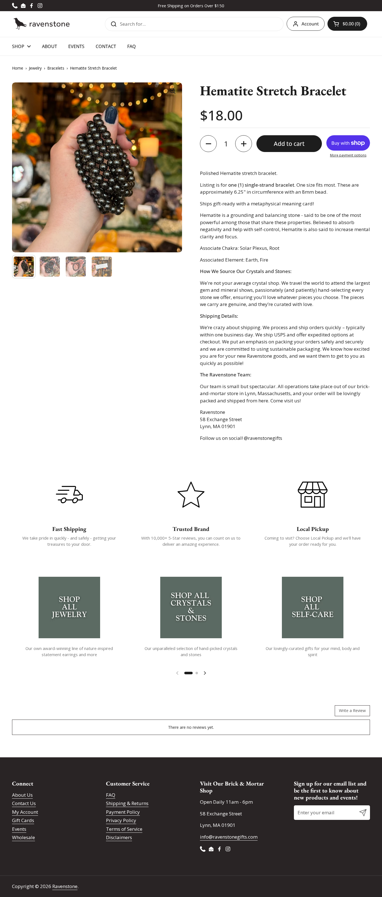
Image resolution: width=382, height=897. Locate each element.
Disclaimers (119, 837)
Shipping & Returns (127, 803)
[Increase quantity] (243, 143)
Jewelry (35, 68)
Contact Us (24, 803)
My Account (25, 812)
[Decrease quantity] (208, 143)
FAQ (110, 795)
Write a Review (352, 710)
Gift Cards (23, 820)
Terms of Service (124, 829)
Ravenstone (64, 886)
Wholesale (23, 837)
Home (17, 68)
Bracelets (55, 68)
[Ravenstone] (41, 24)
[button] (347, 24)
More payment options (348, 155)
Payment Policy (123, 812)
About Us (22, 795)
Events (19, 829)
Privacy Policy (121, 820)
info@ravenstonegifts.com (229, 837)
